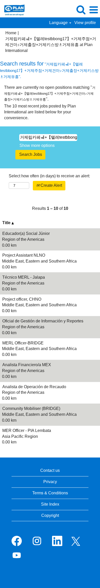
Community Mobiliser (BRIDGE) (31, 408)
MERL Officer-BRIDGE (23, 343)
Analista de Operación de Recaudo (34, 387)
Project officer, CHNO (21, 299)
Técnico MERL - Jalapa (23, 277)
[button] (93, 10)
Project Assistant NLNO (23, 255)
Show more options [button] (37, 145)
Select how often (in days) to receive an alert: (49, 176)
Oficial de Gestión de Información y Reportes (42, 321)
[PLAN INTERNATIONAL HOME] (12, 9)
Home (10, 33)
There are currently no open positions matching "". (49, 93)
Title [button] (7, 223)
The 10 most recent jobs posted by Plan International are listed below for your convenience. (40, 112)
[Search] (80, 10)
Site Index (50, 504)
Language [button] (59, 22)
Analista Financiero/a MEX (26, 365)
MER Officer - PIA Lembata (26, 430)
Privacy (50, 482)
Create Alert (50, 185)
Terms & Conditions (50, 493)
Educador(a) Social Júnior (26, 233)
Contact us (50, 470)
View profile (85, 22)
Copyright (50, 515)
